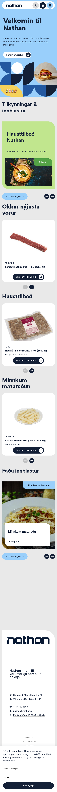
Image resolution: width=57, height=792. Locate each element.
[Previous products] (25, 287)
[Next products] (31, 287)
